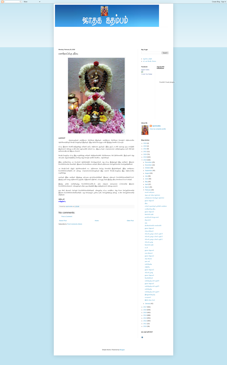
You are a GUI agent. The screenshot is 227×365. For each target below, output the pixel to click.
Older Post (130, 220)
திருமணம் (148, 220)
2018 (145, 160)
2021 (145, 151)
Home (97, 220)
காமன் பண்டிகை (149, 192)
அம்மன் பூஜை (149, 242)
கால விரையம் (149, 253)
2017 (145, 307)
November (148, 165)
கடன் (146, 247)
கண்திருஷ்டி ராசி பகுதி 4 (152, 292)
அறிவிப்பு (147, 267)
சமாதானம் (148, 297)
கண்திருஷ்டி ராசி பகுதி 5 (152, 286)
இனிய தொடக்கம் (150, 300)
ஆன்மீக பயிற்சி (147, 59)
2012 (145, 321)
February (148, 190)
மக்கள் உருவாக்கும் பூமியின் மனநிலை (156, 206)
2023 (145, 146)
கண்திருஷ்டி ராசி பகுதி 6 (152, 281)
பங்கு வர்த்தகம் (149, 231)
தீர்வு (146, 203)
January (148, 303)
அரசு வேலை (148, 259)
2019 (145, 157)
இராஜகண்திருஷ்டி (150, 294)
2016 (145, 310)
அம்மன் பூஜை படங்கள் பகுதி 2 (154, 236)
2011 (145, 323)
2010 (145, 326)
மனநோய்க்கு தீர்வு (150, 209)
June (147, 179)
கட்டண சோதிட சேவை (149, 61)
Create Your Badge (146, 74)
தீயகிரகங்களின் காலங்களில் (153, 225)
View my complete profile (158, 129)
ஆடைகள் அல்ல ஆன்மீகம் (152, 195)
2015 (145, 312)
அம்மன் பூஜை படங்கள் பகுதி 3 (154, 234)
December (148, 162)
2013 (145, 318)
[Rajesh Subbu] (142, 72)
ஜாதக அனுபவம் (149, 200)
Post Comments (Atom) (74, 224)
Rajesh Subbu (145, 69)
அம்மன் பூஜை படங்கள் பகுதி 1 (154, 239)
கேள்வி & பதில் (149, 214)
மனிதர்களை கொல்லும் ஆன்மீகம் (154, 198)
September (149, 170)
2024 (145, 143)
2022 (145, 149)
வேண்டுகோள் (149, 278)
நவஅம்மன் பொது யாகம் (152, 217)
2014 (145, 315)
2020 (145, 154)
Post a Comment (66, 216)
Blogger (122, 350)
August (147, 173)
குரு (146, 223)
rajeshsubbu (69, 206)
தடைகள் (147, 261)
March (147, 187)
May (146, 181)
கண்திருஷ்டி (148, 264)
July (146, 176)
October (148, 168)
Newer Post (63, 220)
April (146, 184)
